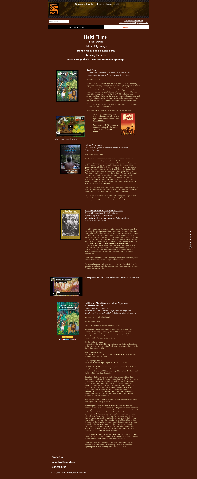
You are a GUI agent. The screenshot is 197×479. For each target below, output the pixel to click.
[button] (68, 338)
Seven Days (126, 111)
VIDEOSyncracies (62, 473)
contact (102, 129)
